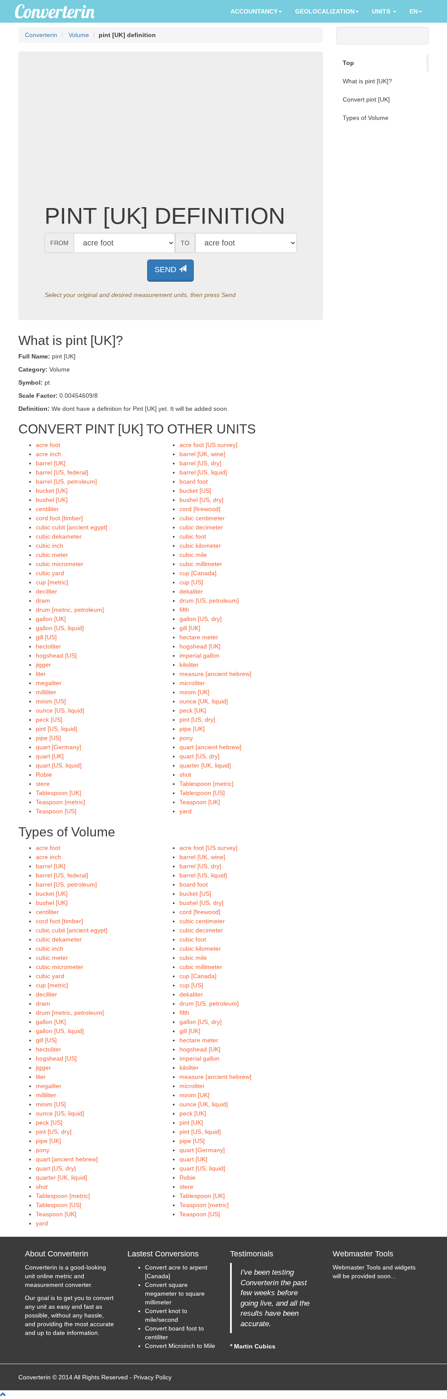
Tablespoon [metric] (206, 783)
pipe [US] (48, 737)
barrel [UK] (50, 463)
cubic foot (192, 536)
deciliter (46, 591)
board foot (193, 481)
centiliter (47, 508)
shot (185, 774)
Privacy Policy (153, 1377)
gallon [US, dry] (200, 618)
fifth (184, 609)
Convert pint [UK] (366, 99)
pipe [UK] (192, 728)
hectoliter (48, 646)
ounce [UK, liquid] (203, 701)
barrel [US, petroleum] (66, 481)
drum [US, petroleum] (209, 600)
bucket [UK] (52, 490)
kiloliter (189, 664)
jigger (43, 664)
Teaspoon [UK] (199, 801)
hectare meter (198, 637)
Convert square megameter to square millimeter (175, 1293)
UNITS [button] (382, 11)
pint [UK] (191, 1122)
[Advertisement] (171, 133)
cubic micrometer (59, 563)
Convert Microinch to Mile (180, 1345)
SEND (167, 269)
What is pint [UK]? (367, 81)
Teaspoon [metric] (60, 801)
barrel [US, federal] (62, 472)
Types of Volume (366, 117)
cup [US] (191, 582)
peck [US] (49, 719)
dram (43, 600)
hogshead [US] (56, 655)
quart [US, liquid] (59, 765)
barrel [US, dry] (200, 463)
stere (43, 783)
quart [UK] (50, 756)
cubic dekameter (59, 536)
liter (41, 673)
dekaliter (191, 591)
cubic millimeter (200, 563)
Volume (79, 34)
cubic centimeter (202, 518)
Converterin (41, 34)
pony (186, 737)
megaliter (49, 682)
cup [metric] (52, 582)
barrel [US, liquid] (203, 472)
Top (348, 62)
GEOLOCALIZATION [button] (324, 11)
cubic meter (52, 554)
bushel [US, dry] (201, 499)
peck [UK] (192, 710)
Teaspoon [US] (56, 811)
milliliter (46, 692)
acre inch (48, 453)
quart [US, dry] (199, 756)
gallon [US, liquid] (60, 627)
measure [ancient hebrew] (215, 673)
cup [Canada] (198, 573)
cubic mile (193, 554)
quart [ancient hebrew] (210, 747)
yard (185, 811)
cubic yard (50, 573)
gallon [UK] (51, 618)
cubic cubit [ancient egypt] (71, 527)
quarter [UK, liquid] (205, 765)
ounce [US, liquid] (60, 710)
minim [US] (51, 701)
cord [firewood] (199, 508)
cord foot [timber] (59, 518)
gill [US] (46, 637)
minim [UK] (194, 692)
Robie (44, 774)
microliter (192, 682)
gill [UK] (189, 627)
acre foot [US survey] (208, 444)
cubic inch (49, 545)
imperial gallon (199, 655)
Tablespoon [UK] (58, 792)
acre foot (48, 444)
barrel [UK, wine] (202, 453)
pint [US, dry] (197, 719)
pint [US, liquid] (56, 728)
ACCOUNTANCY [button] (254, 11)
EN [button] (413, 11)
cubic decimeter (201, 527)
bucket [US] (195, 490)
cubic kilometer (200, 545)
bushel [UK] (52, 499)
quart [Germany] (58, 747)
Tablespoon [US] (202, 792)
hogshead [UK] (199, 646)
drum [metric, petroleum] (70, 609)
